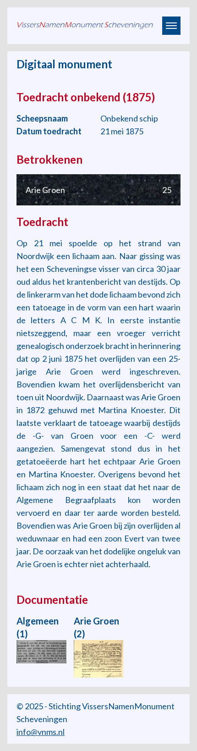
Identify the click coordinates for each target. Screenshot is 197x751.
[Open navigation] (171, 26)
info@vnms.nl (40, 732)
